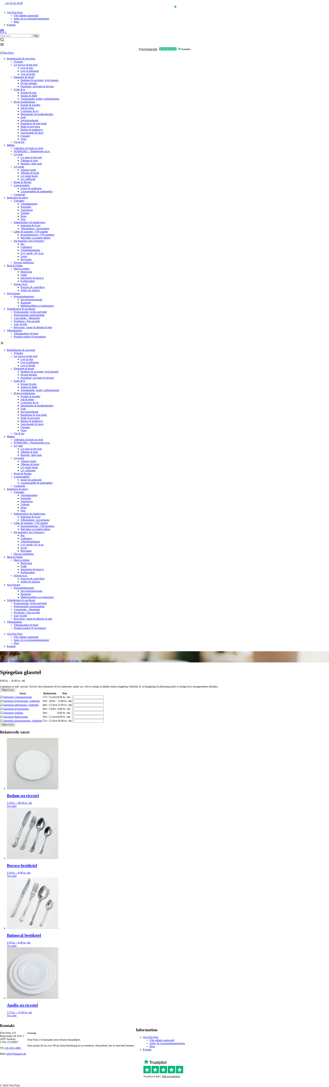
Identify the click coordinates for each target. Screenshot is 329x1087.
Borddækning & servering (24, 660)
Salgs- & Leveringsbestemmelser (167, 1043)
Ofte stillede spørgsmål (162, 1040)
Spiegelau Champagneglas (17, 697)
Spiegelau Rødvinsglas (15, 716)
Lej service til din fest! (52, 660)
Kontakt (147, 1049)
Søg (36, 35)
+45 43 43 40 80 (13, 3)
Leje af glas (72, 660)
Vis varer (12, 806)
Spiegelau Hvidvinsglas (16, 708)
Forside (4, 660)
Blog (152, 1046)
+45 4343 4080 (12, 1047)
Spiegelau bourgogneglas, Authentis (22, 720)
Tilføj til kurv (7, 690)
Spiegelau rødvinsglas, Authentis (21, 704)
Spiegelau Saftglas (13, 712)
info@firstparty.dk (16, 1053)
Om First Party (151, 1037)
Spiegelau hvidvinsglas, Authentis (21, 700)
